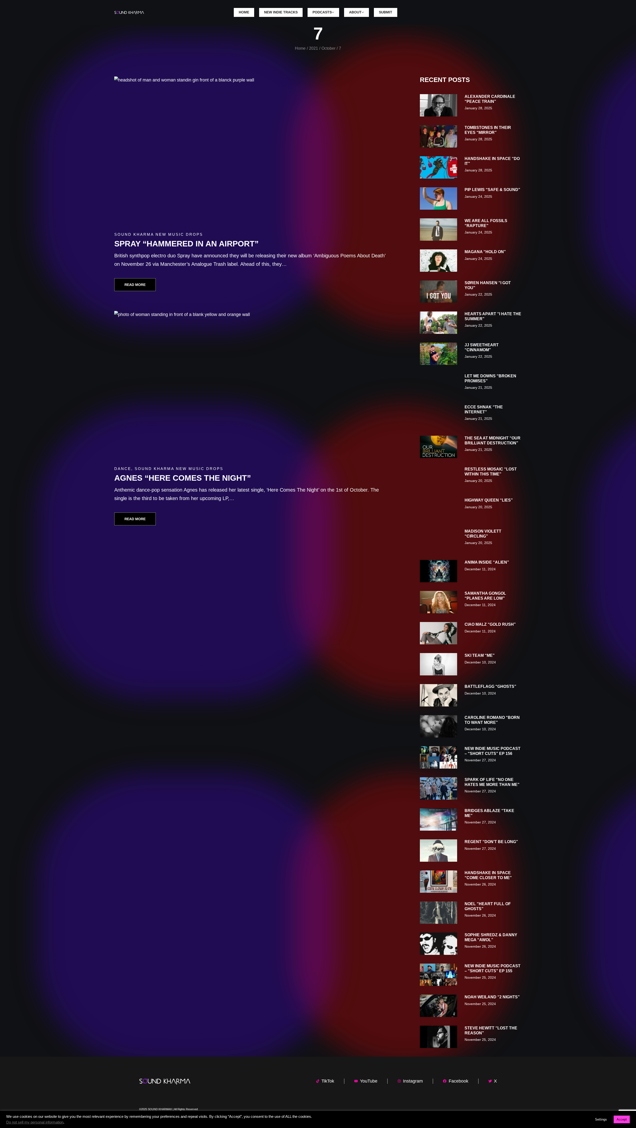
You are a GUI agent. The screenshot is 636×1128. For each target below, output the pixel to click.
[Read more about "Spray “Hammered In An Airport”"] (252, 151)
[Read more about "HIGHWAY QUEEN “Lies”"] (438, 509)
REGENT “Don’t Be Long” (491, 842)
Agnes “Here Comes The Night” (182, 477)
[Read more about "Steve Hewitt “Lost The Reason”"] (438, 1037)
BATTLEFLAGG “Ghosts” (490, 686)
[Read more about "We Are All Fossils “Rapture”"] (438, 229)
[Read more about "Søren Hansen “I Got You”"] (438, 291)
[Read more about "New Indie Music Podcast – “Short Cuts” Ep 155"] (438, 975)
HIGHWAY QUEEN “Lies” (489, 500)
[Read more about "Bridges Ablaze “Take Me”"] (438, 819)
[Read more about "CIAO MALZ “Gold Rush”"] (438, 633)
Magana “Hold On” (485, 252)
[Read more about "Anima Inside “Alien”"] (438, 571)
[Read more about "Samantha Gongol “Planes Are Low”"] (438, 602)
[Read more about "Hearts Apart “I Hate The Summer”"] (438, 322)
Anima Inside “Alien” (487, 562)
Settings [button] (601, 1119)
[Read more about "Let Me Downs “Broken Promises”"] (438, 385)
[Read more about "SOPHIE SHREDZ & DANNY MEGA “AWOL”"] (438, 944)
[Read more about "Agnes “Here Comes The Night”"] (252, 386)
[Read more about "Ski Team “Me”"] (438, 664)
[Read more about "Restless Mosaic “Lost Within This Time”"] (438, 478)
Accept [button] (622, 1119)
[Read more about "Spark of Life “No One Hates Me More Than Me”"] (438, 788)
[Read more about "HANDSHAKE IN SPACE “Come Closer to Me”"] (438, 881)
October (328, 48)
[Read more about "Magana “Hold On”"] (438, 260)
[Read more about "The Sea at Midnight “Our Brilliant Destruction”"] (438, 447)
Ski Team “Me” (480, 655)
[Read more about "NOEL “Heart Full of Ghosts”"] (438, 912)
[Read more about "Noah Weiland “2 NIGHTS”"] (438, 1006)
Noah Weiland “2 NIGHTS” (492, 997)
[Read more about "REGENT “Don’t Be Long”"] (438, 850)
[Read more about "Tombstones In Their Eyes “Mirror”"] (438, 136)
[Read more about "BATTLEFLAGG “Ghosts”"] (438, 695)
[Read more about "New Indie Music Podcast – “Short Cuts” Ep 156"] (438, 757)
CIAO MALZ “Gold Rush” (490, 624)
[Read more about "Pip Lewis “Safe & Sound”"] (438, 198)
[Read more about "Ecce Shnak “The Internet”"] (438, 416)
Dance (122, 469)
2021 (313, 48)
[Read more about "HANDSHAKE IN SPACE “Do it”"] (438, 167)
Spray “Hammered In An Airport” (186, 243)
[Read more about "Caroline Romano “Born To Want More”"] (438, 726)
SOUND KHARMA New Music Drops (158, 234)
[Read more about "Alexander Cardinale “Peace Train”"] (438, 105)
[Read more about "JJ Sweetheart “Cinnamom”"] (438, 354)
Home (300, 48)
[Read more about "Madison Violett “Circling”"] (438, 540)
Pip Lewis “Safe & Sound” (492, 190)
